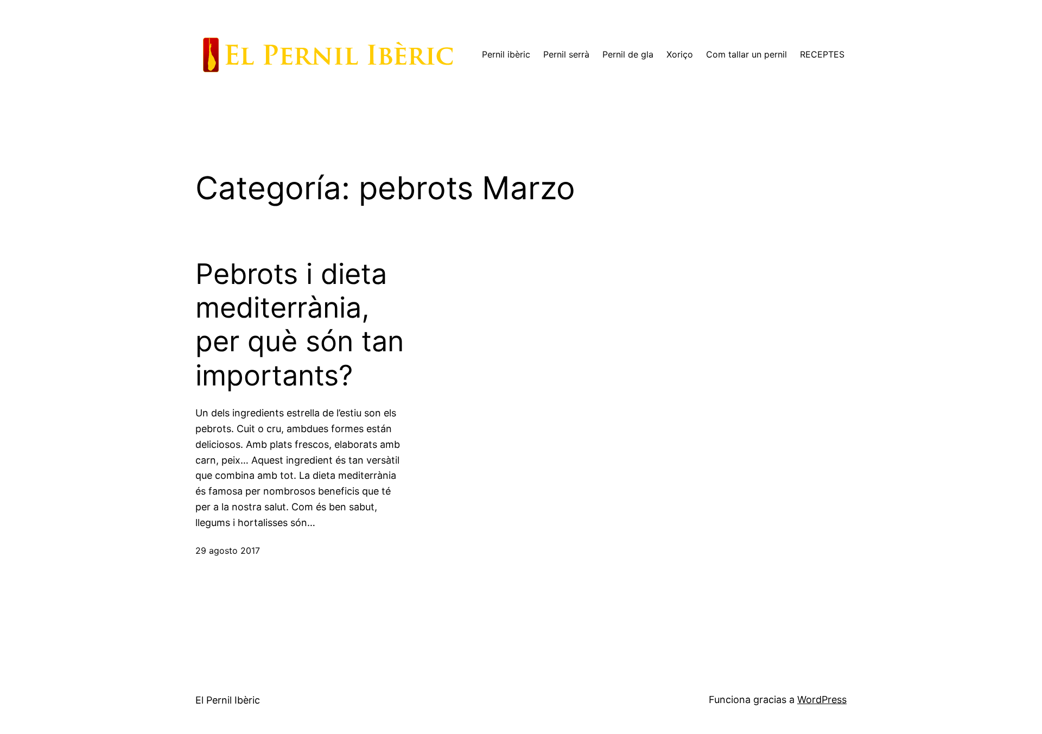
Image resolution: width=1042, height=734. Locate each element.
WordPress (822, 699)
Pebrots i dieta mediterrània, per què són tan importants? (299, 325)
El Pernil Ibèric (227, 700)
